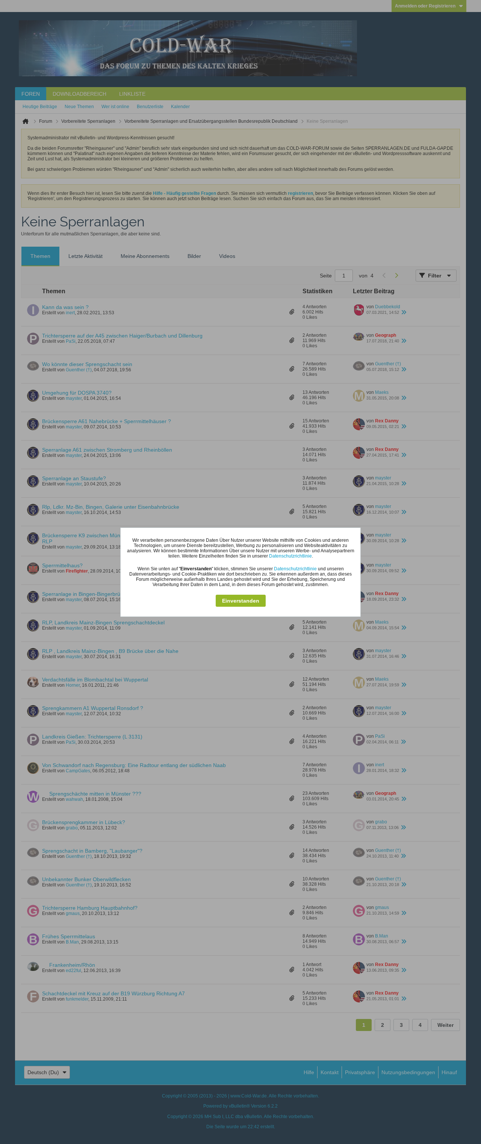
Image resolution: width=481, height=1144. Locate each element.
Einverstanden (240, 601)
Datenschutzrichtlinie (290, 556)
